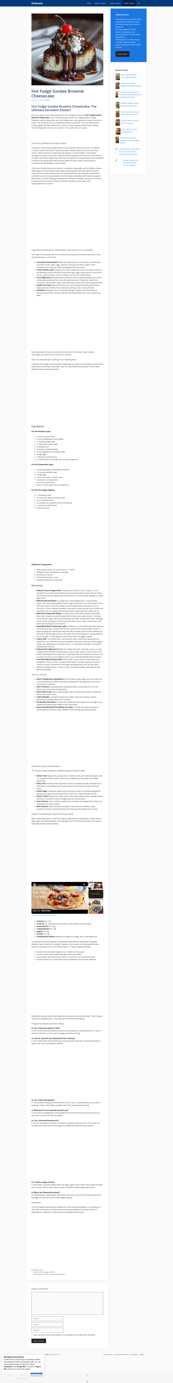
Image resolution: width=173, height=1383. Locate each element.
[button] (139, 3)
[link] (35, 885)
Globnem (37, 3)
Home (88, 3)
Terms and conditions (121, 1354)
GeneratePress (54, 1354)
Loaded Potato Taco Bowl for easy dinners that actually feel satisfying (129, 151)
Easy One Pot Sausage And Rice (44, 1272)
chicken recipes (115, 3)
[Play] (96, 902)
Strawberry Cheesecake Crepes (51, 885)
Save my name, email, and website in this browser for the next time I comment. (65, 1335)
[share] (84, 884)
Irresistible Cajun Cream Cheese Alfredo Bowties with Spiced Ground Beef (130, 94)
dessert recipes (100, 3)
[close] (87, 1375)
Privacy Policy (108, 1354)
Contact (142, 1354)
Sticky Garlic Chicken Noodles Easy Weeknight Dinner (129, 140)
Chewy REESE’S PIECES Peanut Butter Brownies (49, 1274)
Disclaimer (134, 1354)
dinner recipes (129, 3)
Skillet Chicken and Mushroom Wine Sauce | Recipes (130, 162)
